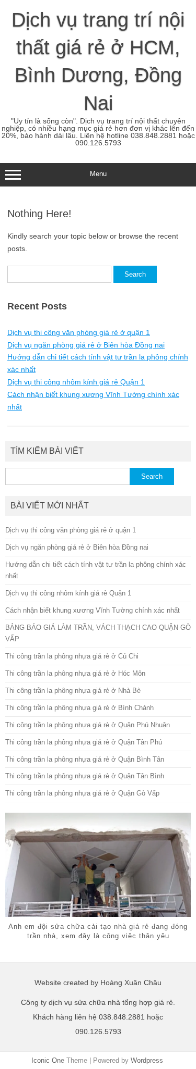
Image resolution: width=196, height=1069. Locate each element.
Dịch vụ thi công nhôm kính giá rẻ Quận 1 (76, 382)
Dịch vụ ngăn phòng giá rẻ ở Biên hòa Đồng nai (86, 345)
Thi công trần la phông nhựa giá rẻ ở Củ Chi (72, 656)
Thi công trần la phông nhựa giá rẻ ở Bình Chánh (79, 708)
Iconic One (47, 1060)
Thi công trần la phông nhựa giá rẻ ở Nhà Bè (73, 690)
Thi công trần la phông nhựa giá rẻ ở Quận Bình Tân (84, 759)
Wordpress (147, 1060)
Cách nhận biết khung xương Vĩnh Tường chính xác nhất (92, 610)
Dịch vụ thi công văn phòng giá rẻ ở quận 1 (78, 332)
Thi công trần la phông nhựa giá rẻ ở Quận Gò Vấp (82, 793)
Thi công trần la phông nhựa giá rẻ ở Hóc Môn (75, 673)
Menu (98, 174)
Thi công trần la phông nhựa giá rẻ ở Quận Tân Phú (83, 742)
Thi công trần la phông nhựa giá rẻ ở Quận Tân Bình (84, 776)
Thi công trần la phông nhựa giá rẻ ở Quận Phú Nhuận (87, 725)
